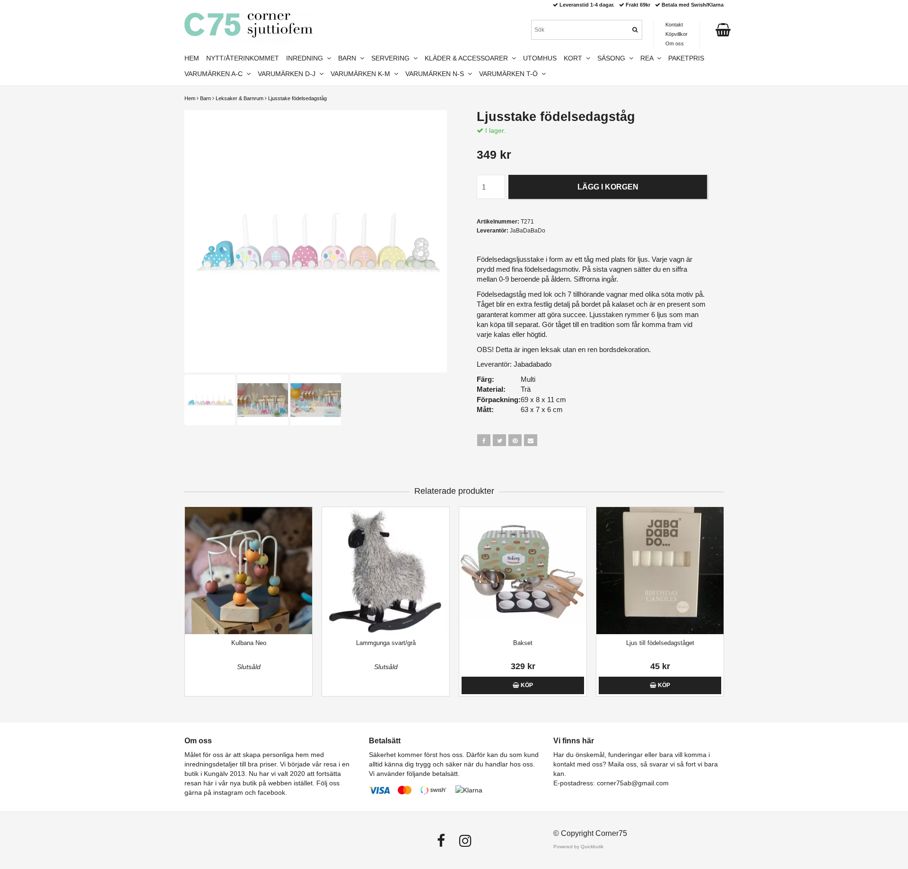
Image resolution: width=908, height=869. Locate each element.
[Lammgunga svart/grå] (385, 570)
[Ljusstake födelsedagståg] (315, 241)
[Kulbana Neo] (248, 570)
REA (648, 58)
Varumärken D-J (288, 73)
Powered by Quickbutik (578, 846)
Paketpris (686, 58)
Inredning (306, 58)
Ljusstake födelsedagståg (297, 98)
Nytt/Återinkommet (242, 58)
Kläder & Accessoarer (468, 58)
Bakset (523, 642)
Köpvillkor (676, 34)
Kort (575, 58)
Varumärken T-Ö (510, 73)
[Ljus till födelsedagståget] (660, 570)
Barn (205, 98)
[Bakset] (522, 570)
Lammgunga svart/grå (386, 642)
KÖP (526, 685)
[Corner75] (248, 29)
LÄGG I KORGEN (607, 187)
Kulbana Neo (248, 642)
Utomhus (540, 58)
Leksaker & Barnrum (239, 98)
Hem (189, 98)
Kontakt (674, 24)
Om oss (674, 43)
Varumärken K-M (362, 73)
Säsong (613, 58)
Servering (392, 58)
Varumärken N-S (436, 73)
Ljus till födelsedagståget (660, 642)
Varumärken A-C (215, 73)
